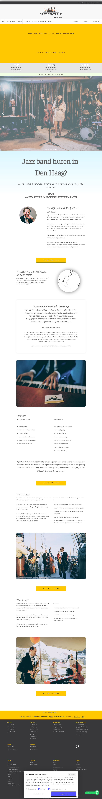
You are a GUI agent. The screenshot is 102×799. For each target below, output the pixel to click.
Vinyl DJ (20, 21)
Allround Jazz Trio (33, 727)
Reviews (76, 21)
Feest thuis (9, 776)
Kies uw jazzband (10, 21)
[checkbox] (31, 789)
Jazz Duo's (9, 722)
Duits (54, 764)
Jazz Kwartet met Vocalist (58, 731)
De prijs (31, 762)
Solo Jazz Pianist (10, 746)
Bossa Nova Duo (10, 733)
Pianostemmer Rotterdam (81, 769)
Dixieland (32, 744)
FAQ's (77, 766)
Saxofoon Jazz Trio (34, 729)
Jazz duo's (55, 769)
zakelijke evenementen (66, 426)
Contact (78, 760)
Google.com (85, 71)
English (87, 3)
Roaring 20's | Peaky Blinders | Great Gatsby (15, 771)
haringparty (62, 430)
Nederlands (82, 3)
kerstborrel (26, 440)
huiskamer (32, 437)
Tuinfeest (9, 774)
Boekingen (32, 760)
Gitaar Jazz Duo (10, 726)
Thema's (9, 760)
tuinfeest (25, 433)
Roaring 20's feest (63, 443)
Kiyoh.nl (51, 71)
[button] (35, 21)
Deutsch (93, 3)
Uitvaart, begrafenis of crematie (13, 785)
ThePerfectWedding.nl (16, 71)
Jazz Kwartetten (56, 722)
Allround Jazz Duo (10, 724)
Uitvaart (49, 21)
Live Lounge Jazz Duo (11, 731)
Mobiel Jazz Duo (10, 729)
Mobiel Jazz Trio (33, 734)
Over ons (78, 764)
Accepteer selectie (38, 794)
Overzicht (73, 774)
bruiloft (25, 426)
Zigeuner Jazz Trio (33, 736)
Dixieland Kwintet (33, 749)
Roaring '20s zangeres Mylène (82, 733)
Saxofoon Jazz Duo (11, 727)
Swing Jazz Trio (33, 726)
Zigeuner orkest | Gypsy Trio (12, 749)
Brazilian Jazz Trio (33, 733)
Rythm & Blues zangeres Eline (82, 729)
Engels (54, 762)
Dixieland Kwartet (56, 729)
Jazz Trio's (32, 722)
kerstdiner (33, 440)
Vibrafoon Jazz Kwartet (57, 727)
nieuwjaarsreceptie (64, 447)
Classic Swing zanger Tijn (81, 724)
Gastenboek (78, 767)
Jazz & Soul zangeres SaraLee (82, 727)
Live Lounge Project (80, 734)
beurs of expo (62, 433)
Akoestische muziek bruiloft (13, 767)
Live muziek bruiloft (11, 766)
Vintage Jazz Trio (33, 724)
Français (98, 3)
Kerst (8, 779)
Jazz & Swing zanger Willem (81, 726)
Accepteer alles (64, 794)
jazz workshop (62, 450)
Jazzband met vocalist (80, 722)
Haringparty (9, 778)
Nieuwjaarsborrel (10, 783)
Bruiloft (27, 21)
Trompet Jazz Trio (33, 731)
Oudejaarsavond (10, 781)
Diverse (9, 744)
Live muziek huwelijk (11, 764)
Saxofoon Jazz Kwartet (57, 724)
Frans (54, 766)
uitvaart (30, 443)
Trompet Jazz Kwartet (57, 726)
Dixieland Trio (33, 738)
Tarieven (85, 21)
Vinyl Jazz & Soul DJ (11, 748)
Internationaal (56, 760)
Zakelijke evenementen (12, 773)
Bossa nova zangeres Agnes (81, 731)
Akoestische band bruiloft (12, 769)
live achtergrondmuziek (58, 767)
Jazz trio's (55, 770)
